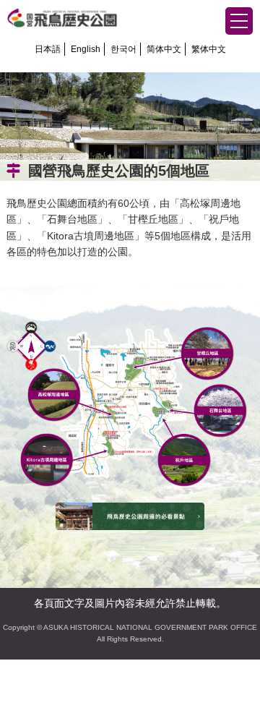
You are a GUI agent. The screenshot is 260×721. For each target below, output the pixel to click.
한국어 (123, 49)
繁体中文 (208, 49)
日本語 (48, 49)
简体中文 (164, 49)
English (85, 49)
